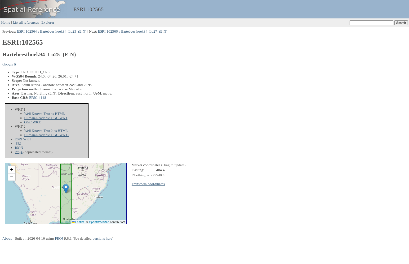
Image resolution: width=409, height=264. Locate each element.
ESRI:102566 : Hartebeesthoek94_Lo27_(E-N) (132, 31)
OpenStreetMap (99, 222)
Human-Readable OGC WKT (45, 118)
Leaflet (79, 222)
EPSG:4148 (37, 97)
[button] (66, 189)
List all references (26, 22)
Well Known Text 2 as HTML (46, 131)
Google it (9, 64)
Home (5, 22)
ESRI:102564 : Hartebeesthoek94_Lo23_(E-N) (51, 31)
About (7, 238)
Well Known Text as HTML (44, 114)
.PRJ (18, 143)
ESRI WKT (23, 139)
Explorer (47, 22)
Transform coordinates (148, 184)
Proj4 (18, 152)
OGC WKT (32, 122)
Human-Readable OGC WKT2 (46, 135)
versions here (102, 238)
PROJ (59, 238)
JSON (19, 148)
